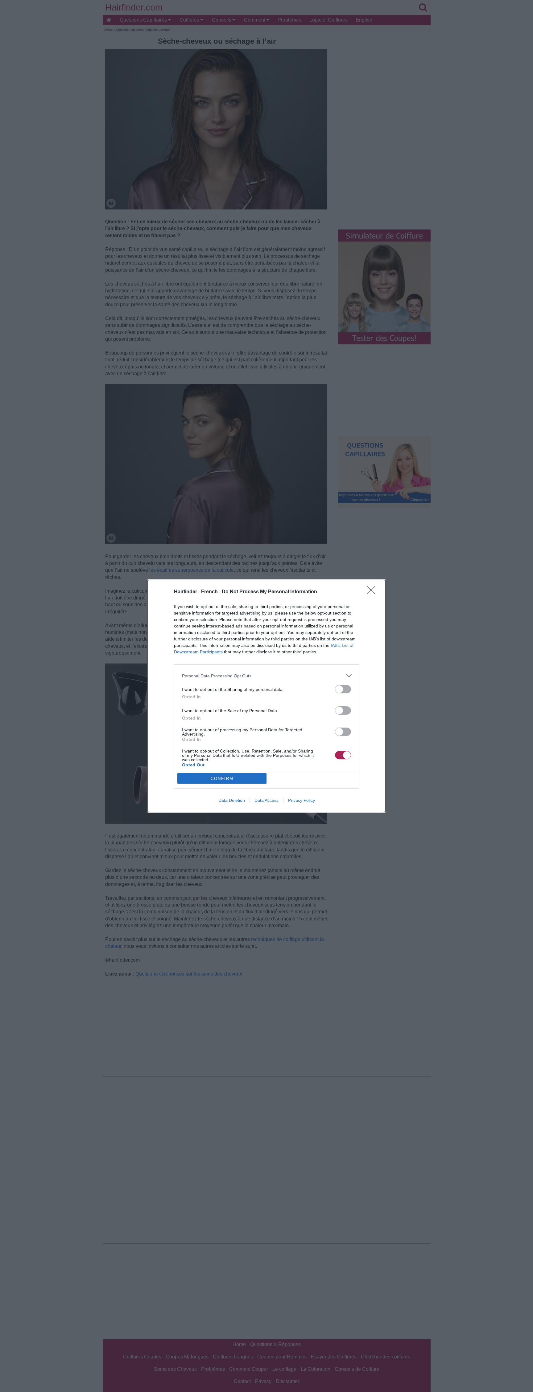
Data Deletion (231, 800)
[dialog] (266, 696)
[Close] (373, 592)
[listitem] (266, 675)
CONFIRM (222, 778)
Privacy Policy (301, 800)
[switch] (343, 689)
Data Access (266, 800)
